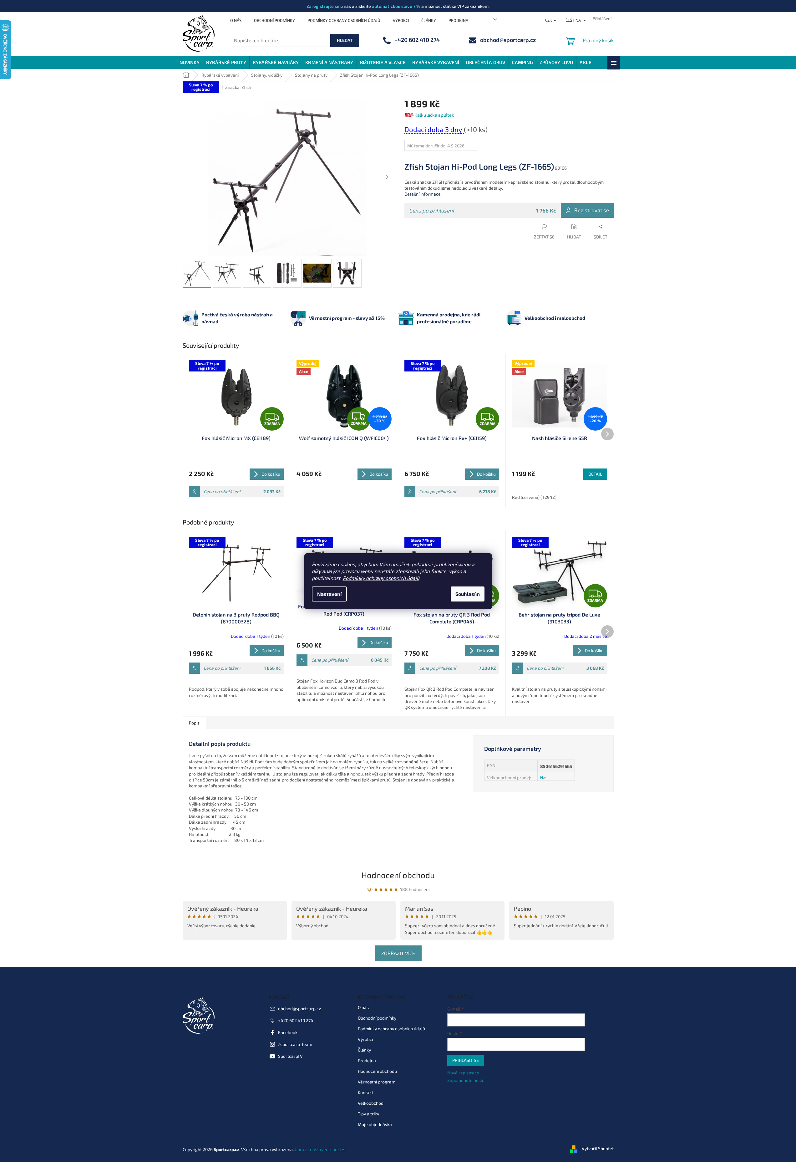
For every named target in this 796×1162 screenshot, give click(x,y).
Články (428, 20)
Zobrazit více (398, 953)
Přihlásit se (465, 1060)
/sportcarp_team (295, 1044)
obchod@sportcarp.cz (299, 1008)
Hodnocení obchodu (398, 875)
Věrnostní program (376, 1081)
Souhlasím (467, 594)
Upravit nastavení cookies (320, 1149)
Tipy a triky (368, 1113)
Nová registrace (463, 1072)
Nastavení (329, 594)
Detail (595, 474)
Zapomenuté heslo (465, 1080)
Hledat (344, 40)
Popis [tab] (194, 722)
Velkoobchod (370, 1103)
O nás (235, 20)
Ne (543, 777)
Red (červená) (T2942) (534, 497)
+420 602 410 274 (295, 1020)
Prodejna (458, 20)
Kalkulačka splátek (434, 115)
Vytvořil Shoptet (598, 1148)
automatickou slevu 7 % (396, 6)
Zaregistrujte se (323, 6)
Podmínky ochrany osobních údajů (381, 578)
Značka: (238, 87)
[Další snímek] (387, 177)
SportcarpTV (290, 1056)
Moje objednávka (375, 1124)
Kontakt (365, 1092)
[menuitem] (189, 62)
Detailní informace (422, 194)
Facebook (287, 1032)
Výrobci (401, 20)
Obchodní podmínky (274, 20)
